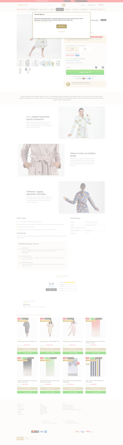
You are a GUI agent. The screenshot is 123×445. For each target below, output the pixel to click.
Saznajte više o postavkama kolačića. (43, 21)
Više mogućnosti (61, 31)
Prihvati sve (61, 26)
